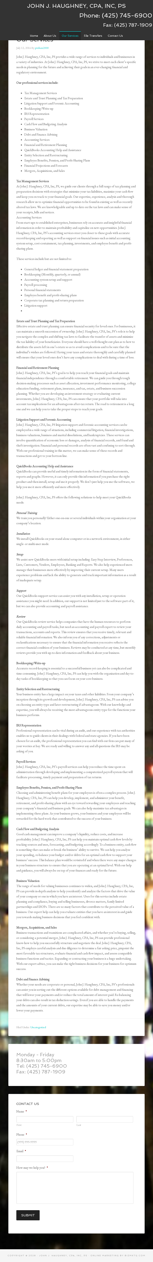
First (19, 1125)
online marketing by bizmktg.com (117, 1255)
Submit (28, 1215)
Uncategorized (38, 1027)
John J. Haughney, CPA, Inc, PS (76, 6)
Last (78, 1125)
